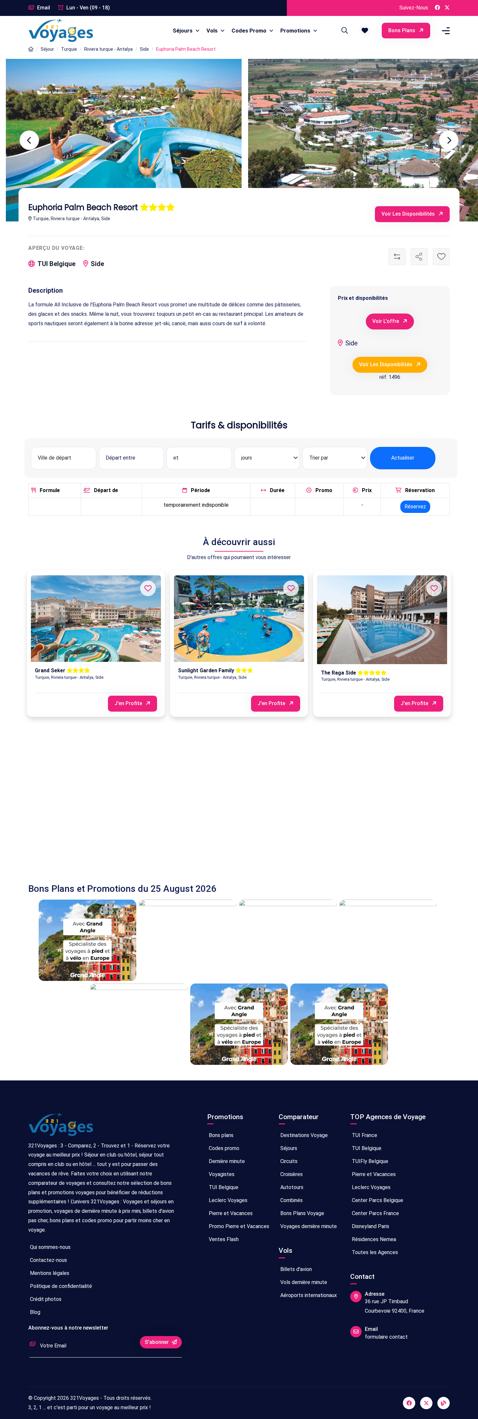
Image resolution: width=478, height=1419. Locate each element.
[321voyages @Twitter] (426, 1403)
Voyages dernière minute (308, 1226)
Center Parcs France (375, 1213)
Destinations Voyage (303, 1135)
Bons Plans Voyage (301, 1213)
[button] (365, 30)
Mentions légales (49, 1273)
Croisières (291, 1174)
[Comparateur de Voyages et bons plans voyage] (60, 30)
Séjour (47, 49)
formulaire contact (386, 1337)
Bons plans (402, 30)
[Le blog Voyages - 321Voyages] (443, 1403)
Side (144, 49)
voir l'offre (386, 321)
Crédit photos (45, 1299)
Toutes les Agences (374, 1252)
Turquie (69, 49)
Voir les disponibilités (408, 214)
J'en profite (128, 703)
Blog (34, 1312)
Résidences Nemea (373, 1239)
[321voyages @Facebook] (409, 1403)
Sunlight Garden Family (206, 670)
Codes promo (223, 1148)
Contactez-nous (48, 1260)
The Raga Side (339, 673)
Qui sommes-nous (50, 1247)
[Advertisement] (223, 806)
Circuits (288, 1161)
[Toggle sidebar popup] (445, 30)
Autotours (291, 1187)
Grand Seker (51, 670)
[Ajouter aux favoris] (441, 256)
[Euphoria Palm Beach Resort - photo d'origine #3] (118, 140)
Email (43, 8)
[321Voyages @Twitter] (447, 8)
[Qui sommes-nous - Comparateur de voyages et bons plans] (60, 1127)
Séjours (183, 30)
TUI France (364, 1135)
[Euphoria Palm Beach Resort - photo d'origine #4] (360, 140)
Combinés (291, 1200)
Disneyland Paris (370, 1226)
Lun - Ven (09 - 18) (87, 8)
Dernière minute (226, 1161)
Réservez (415, 506)
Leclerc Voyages (227, 1200)
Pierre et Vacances (230, 1213)
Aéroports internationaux (308, 1295)
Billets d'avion (295, 1269)
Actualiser (402, 458)
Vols (212, 30)
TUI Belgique (222, 1187)
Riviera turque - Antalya (108, 49)
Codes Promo (250, 30)
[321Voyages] (30, 49)
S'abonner (157, 1342)
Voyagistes (220, 1174)
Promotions (296, 30)
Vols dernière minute (303, 1282)
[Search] (343, 30)
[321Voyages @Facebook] (437, 8)
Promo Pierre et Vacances (238, 1226)
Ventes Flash (223, 1239)
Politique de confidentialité (60, 1286)
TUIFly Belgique (369, 1161)
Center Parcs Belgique (377, 1200)
